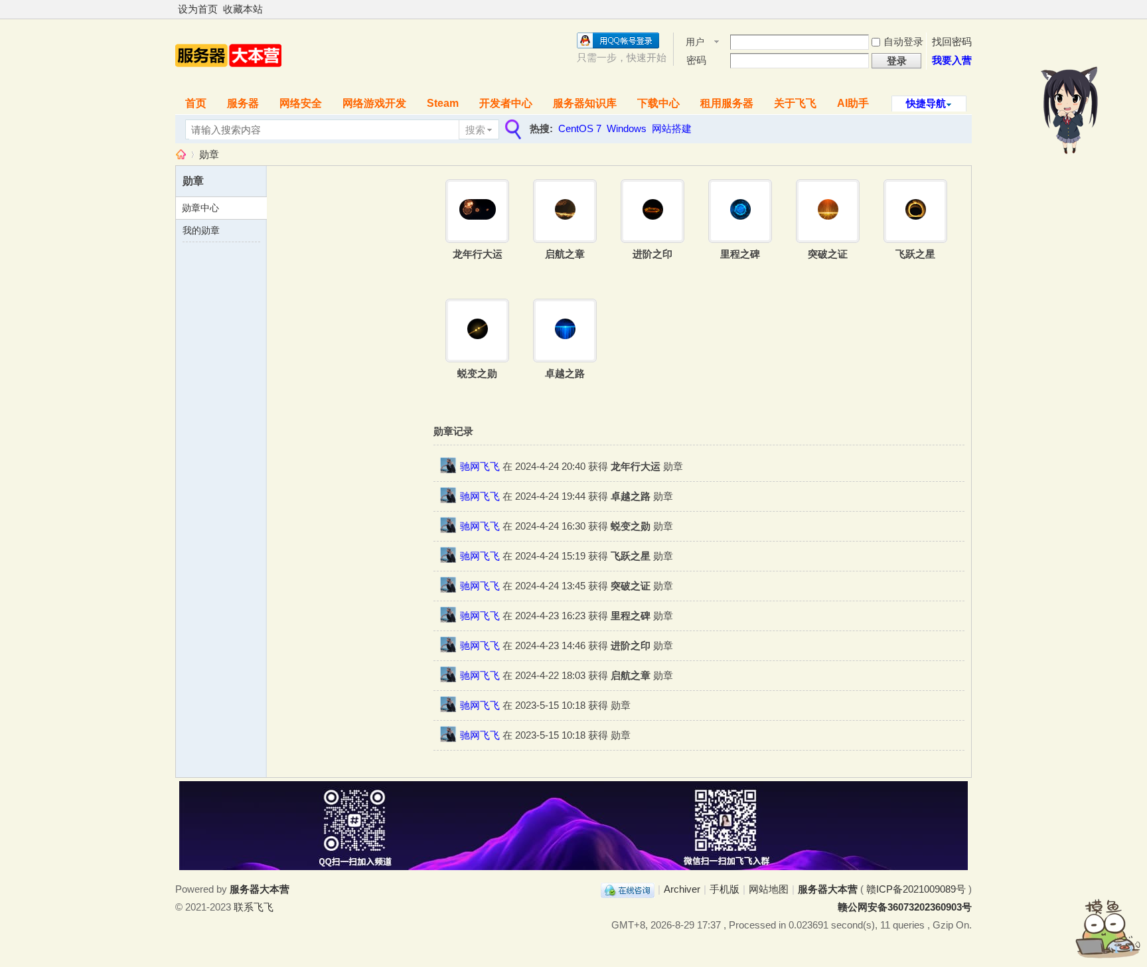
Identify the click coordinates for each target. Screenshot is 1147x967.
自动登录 (903, 41)
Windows (627, 128)
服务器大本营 (180, 154)
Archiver (682, 889)
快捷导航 (926, 103)
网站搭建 (672, 128)
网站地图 (769, 889)
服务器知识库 (585, 103)
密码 (696, 60)
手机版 (724, 889)
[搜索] (511, 129)
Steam (443, 103)
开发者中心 (505, 103)
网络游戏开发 (374, 103)
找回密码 (952, 41)
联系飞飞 (253, 907)
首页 (195, 103)
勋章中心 (200, 207)
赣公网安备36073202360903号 (905, 907)
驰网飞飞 (480, 466)
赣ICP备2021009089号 (916, 889)
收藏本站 (243, 9)
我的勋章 (201, 230)
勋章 (209, 154)
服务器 (243, 103)
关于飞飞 (795, 103)
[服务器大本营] (228, 80)
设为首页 (198, 9)
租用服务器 (726, 103)
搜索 (475, 129)
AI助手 (853, 103)
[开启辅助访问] (968, 9)
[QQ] (627, 889)
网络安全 (300, 103)
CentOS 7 (579, 128)
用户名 (695, 43)
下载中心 (658, 103)
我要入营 (952, 60)
